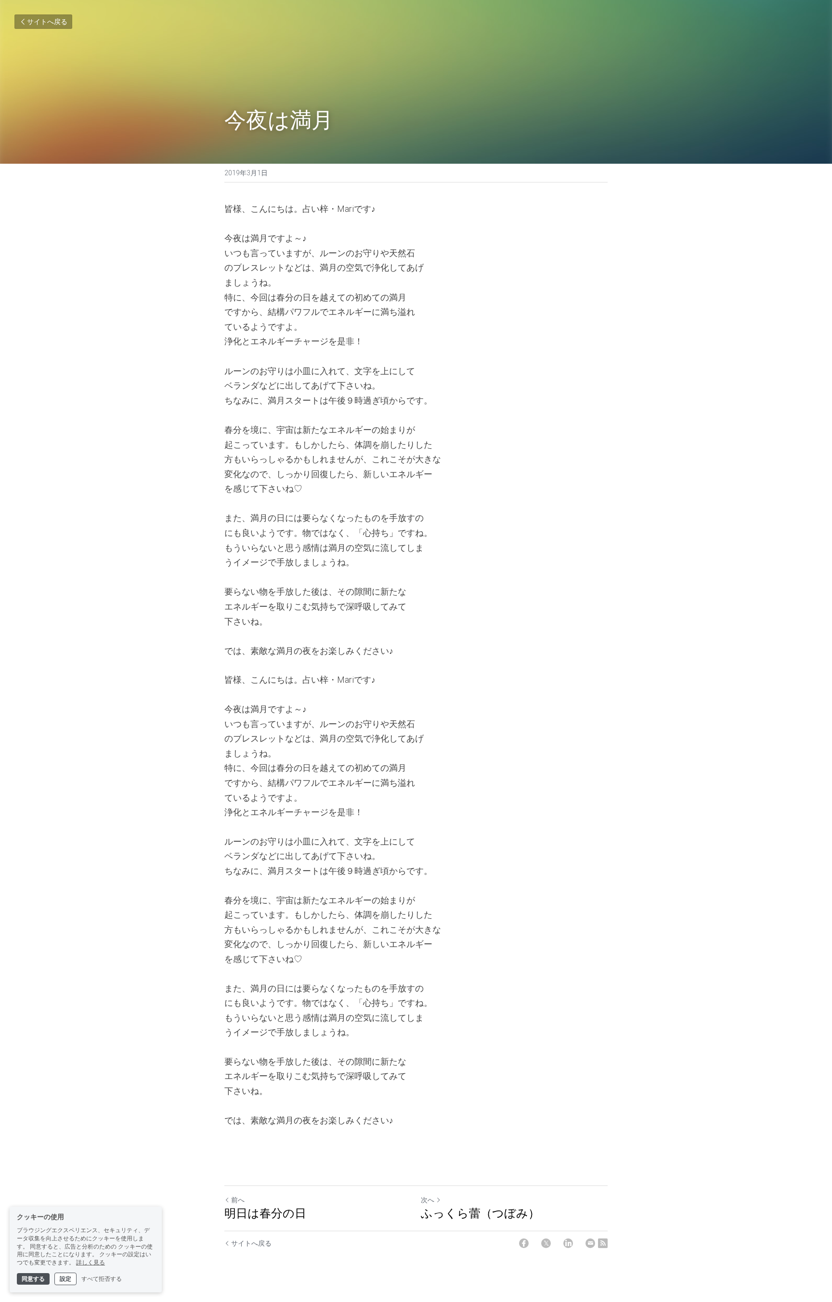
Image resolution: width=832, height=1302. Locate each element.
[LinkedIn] (568, 1243)
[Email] (590, 1243)
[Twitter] (546, 1243)
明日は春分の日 (265, 1213)
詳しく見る (90, 1262)
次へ (427, 1200)
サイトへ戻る (47, 22)
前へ (238, 1200)
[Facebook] (524, 1243)
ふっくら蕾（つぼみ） (480, 1213)
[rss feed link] (603, 1243)
